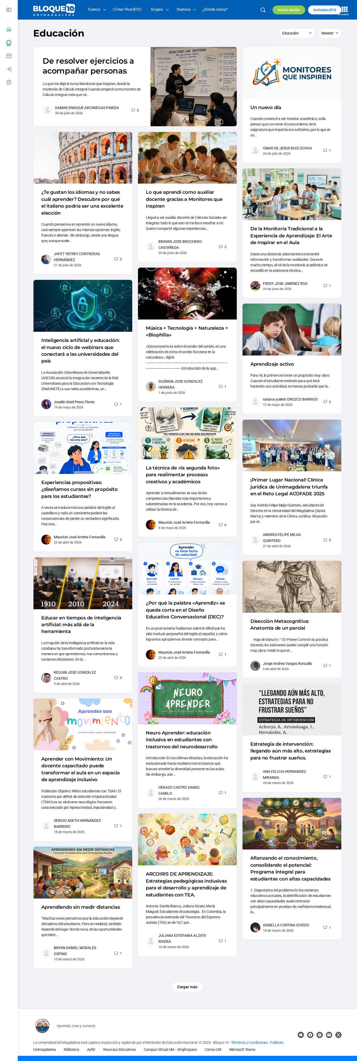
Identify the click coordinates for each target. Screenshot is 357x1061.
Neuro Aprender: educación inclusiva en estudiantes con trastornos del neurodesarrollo (182, 740)
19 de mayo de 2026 (68, 407)
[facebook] (310, 1035)
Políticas (277, 1042)
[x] (338, 1035)
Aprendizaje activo (272, 364)
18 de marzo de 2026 (69, 832)
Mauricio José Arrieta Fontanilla (184, 522)
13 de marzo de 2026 (69, 959)
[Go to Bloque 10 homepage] (54, 9)
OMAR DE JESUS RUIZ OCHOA (287, 148)
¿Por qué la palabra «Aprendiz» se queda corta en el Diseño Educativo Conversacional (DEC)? (185, 610)
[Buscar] (263, 10)
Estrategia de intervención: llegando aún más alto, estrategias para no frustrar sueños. (290, 751)
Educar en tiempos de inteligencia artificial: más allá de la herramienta (81, 625)
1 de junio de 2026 (171, 393)
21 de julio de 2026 (67, 265)
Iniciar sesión (289, 10)
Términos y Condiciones (249, 1042)
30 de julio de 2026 (69, 113)
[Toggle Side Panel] (9, 10)
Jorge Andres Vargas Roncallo (287, 663)
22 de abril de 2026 (68, 542)
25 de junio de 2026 (172, 253)
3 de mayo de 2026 (172, 528)
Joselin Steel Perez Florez (74, 402)
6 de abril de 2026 (276, 669)
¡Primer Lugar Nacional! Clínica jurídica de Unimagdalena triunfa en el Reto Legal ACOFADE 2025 (289, 487)
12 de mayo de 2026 (277, 405)
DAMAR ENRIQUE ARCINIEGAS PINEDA (87, 108)
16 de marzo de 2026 (173, 947)
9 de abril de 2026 (67, 684)
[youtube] (329, 1035)
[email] (301, 1035)
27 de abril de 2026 (277, 546)
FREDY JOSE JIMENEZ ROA (285, 283)
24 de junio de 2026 (277, 289)
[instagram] (319, 1035)
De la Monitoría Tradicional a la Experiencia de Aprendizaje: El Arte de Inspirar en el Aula (291, 235)
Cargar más (187, 987)
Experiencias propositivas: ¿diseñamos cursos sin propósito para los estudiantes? (79, 489)
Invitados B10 (324, 10)
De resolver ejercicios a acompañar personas (88, 66)
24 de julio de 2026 (276, 153)
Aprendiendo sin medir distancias (80, 907)
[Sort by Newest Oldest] (330, 33)
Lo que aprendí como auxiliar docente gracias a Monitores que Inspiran (184, 199)
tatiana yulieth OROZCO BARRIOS (290, 399)
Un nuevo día (265, 107)
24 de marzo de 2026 (278, 783)
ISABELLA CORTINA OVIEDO (286, 925)
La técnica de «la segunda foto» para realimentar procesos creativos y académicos (183, 475)
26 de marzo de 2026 (173, 799)
